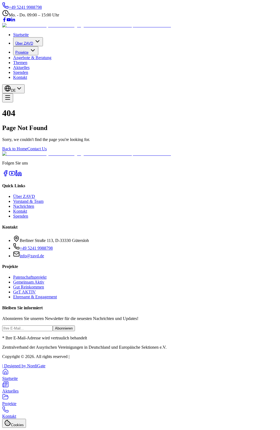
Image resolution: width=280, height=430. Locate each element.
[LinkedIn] (13, 20)
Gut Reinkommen (28, 287)
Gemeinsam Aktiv (28, 282)
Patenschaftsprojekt (29, 277)
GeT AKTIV (24, 292)
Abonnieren (64, 328)
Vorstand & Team (28, 201)
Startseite (21, 34)
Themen (20, 62)
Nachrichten (23, 206)
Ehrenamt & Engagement (35, 297)
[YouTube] (9, 20)
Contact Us (37, 148)
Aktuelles (21, 67)
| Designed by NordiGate (23, 365)
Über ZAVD (24, 43)
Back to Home (14, 148)
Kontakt (20, 77)
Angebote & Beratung (32, 57)
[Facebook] (4, 20)
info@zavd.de (32, 255)
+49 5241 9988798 (36, 248)
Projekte (21, 52)
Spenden (20, 72)
